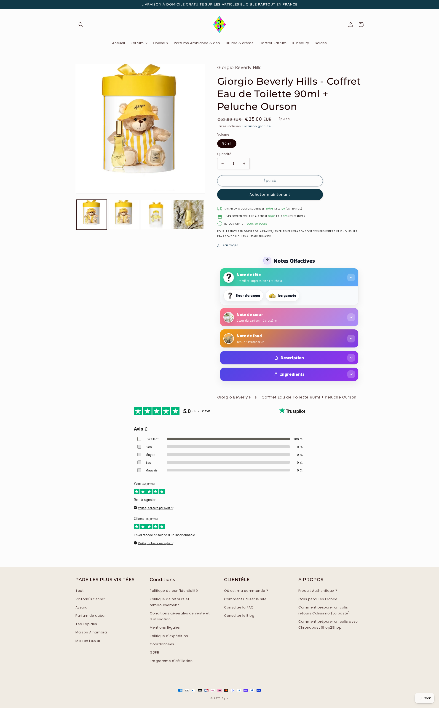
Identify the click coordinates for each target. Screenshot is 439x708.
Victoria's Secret (90, 599)
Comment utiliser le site (245, 599)
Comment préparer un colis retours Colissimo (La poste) (324, 610)
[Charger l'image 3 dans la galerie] (156, 215)
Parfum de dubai (90, 615)
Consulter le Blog (239, 615)
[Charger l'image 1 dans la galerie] (92, 215)
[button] (80, 24)
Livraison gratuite (257, 126)
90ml (226, 143)
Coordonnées (162, 644)
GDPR (154, 652)
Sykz (225, 698)
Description (292, 357)
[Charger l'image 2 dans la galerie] (124, 215)
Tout (79, 590)
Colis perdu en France (317, 599)
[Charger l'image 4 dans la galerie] (188, 215)
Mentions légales (165, 627)
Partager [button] (230, 245)
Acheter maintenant (270, 194)
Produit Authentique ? (317, 590)
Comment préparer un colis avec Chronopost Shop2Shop (328, 624)
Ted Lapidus (86, 624)
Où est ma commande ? (246, 590)
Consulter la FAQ (239, 607)
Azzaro (81, 607)
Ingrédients (292, 374)
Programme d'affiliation (171, 661)
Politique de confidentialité (174, 590)
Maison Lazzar (87, 640)
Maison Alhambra (91, 632)
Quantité (224, 154)
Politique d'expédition (169, 636)
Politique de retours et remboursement (170, 602)
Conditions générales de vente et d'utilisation (180, 616)
